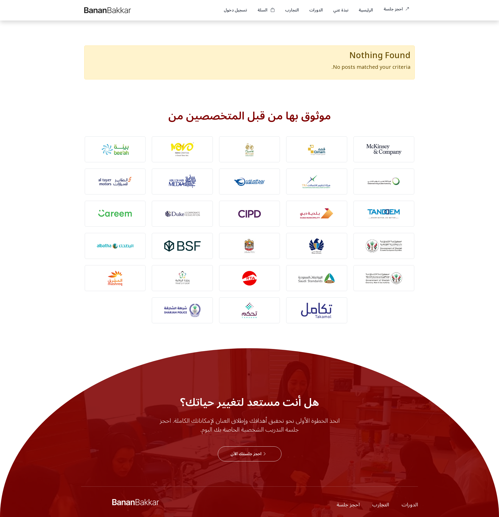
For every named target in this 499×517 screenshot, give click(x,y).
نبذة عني (340, 10)
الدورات (316, 10)
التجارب (292, 10)
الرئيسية (366, 10)
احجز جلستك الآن (246, 453)
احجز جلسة (394, 9)
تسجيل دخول (235, 10)
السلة (263, 10)
